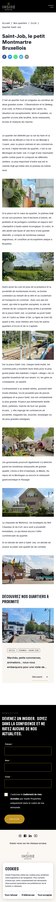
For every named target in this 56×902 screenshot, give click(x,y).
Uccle (34, 23)
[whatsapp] (15, 57)
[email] (27, 57)
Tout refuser (11, 894)
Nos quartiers (20, 23)
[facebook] (4, 57)
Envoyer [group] (14, 819)
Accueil (6, 23)
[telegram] (21, 57)
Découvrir (37, 676)
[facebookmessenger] (10, 57)
